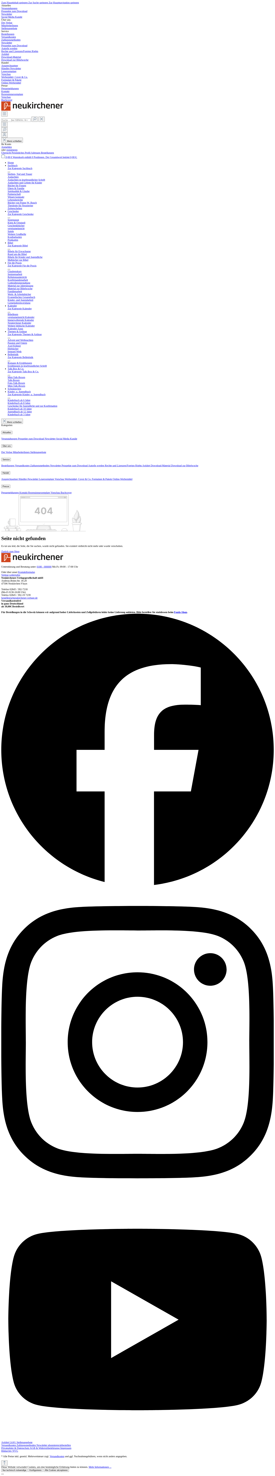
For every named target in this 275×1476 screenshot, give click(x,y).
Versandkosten (22, 465)
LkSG (13, 1442)
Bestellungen (47, 152)
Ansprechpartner (10, 479)
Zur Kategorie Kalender (20, 308)
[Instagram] (137, 1197)
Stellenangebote (38, 452)
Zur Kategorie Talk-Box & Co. (23, 371)
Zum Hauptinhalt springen (14, 2)
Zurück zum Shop (10, 551)
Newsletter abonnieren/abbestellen (53, 1445)
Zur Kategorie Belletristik (20, 357)
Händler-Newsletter (29, 479)
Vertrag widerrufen (10, 575)
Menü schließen (14, 141)
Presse (6, 486)
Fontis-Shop (180, 612)
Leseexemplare (47, 479)
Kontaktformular (26, 572)
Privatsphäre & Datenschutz (15, 1448)
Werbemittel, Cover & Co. (78, 479)
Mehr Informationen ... (100, 1467)
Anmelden (6, 147)
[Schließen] (2, 1474)
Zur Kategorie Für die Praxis (22, 265)
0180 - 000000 (44, 566)
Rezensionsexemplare (39, 492)
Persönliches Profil (21, 152)
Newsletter (50, 438)
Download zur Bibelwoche (184, 465)
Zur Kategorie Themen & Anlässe (25, 334)
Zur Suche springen (38, 2)
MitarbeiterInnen (21, 452)
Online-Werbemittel (122, 479)
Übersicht (6, 152)
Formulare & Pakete (102, 479)
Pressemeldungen (10, 492)
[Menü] (4, 114)
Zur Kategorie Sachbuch (20, 168)
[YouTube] (137, 1439)
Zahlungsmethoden (40, 465)
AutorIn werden (96, 465)
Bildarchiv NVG (9, 1451)
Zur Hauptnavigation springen (64, 2)
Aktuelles (7, 432)
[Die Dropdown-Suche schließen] (41, 119)
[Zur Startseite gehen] (33, 109)
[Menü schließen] (9, 172)
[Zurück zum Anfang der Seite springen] (4, 1463)
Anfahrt (146, 465)
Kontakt (23, 492)
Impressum (65, 1448)
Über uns (7, 446)
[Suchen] (34, 119)
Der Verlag (7, 452)
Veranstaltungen (9, 438)
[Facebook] (137, 885)
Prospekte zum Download (31, 438)
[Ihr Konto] (4, 135)
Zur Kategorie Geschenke (21, 214)
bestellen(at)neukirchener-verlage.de (19, 598)
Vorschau (60, 479)
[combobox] (16, 120)
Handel (6, 473)
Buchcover (66, 492)
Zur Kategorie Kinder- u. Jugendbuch (27, 394)
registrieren (12, 150)
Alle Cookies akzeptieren (56, 1470)
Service (6, 459)
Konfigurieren (35, 1470)
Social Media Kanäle (66, 438)
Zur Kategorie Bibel (18, 245)
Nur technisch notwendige (14, 1470)
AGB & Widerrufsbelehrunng (45, 1448)
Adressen (36, 152)
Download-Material (161, 465)
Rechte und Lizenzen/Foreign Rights (123, 465)
